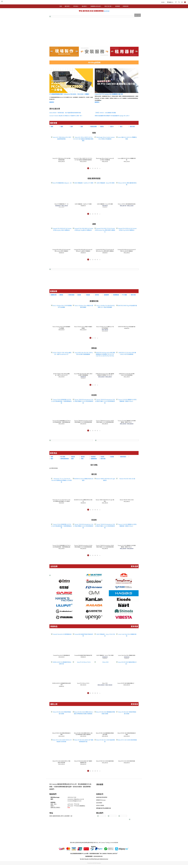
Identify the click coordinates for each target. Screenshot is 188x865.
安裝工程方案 (107, 6)
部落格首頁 (125, 6)
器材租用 (84, 6)
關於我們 (67, 6)
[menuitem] (88, 168)
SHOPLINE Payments (96, 863)
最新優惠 (117, 6)
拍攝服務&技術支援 (95, 6)
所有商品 (75, 6)
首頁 (61, 6)
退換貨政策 (78, 842)
